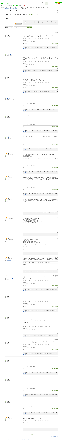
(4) (19, 14)
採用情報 (22, 439)
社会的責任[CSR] (18, 439)
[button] (13, 36)
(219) (30, 14)
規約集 (25, 439)
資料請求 (28, 439)
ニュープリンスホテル (11, 10)
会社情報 (8, 439)
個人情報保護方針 (12, 439)
